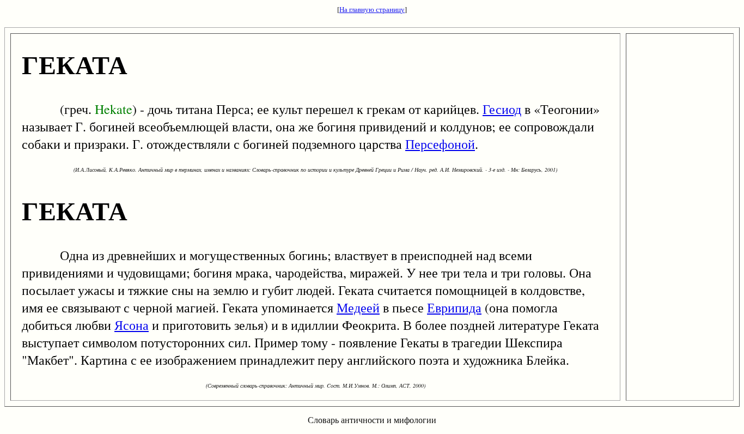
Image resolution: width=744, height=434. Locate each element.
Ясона (131, 325)
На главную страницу (372, 9)
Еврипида (454, 307)
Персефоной (440, 144)
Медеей (358, 307)
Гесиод (502, 109)
